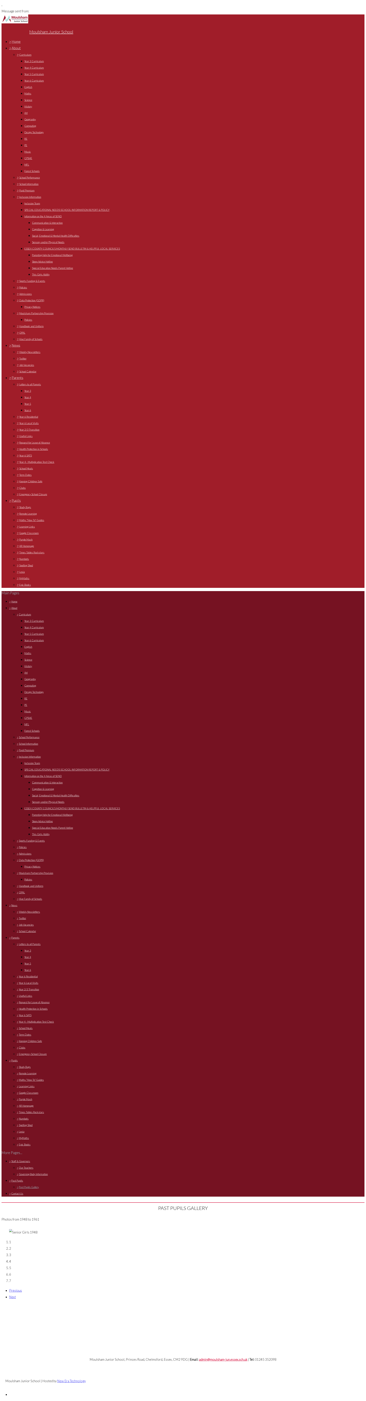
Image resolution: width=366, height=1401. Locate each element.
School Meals (26, 468)
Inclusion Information (30, 196)
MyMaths (24, 578)
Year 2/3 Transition (29, 429)
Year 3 (27, 390)
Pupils (16, 500)
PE (25, 145)
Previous (15, 1290)
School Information (29, 184)
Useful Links (26, 436)
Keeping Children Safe (30, 481)
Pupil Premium (27, 190)
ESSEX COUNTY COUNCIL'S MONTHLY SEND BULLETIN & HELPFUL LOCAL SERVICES (72, 248)
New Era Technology (71, 1381)
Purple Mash (26, 539)
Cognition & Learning (43, 229)
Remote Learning (28, 513)
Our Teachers (26, 1167)
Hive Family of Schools (31, 339)
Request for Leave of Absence (34, 442)
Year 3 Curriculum (34, 61)
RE (25, 138)
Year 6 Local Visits (29, 423)
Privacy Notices (32, 306)
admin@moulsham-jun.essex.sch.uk (223, 1359)
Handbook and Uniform (31, 326)
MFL (26, 164)
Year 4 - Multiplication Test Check (36, 462)
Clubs (22, 487)
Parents (17, 377)
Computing (30, 125)
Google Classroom (29, 533)
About (16, 48)
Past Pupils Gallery (29, 1187)
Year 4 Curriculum (34, 67)
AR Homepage (26, 546)
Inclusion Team (32, 203)
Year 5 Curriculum (34, 74)
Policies (23, 287)
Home (16, 41)
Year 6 (27, 410)
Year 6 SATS (25, 455)
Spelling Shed (26, 565)
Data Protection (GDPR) (31, 300)
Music (27, 151)
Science (28, 100)
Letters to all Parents (30, 384)
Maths (27, 93)
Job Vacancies (26, 365)
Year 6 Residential (28, 416)
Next (12, 1297)
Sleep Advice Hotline (42, 261)
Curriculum (25, 54)
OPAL (22, 332)
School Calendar (27, 371)
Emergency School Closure (33, 494)
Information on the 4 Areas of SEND (43, 216)
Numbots (24, 558)
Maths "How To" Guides (31, 520)
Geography (30, 119)
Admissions (25, 293)
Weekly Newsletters (29, 352)
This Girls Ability (41, 274)
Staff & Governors (20, 1161)
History (28, 106)
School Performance (29, 177)
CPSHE (28, 158)
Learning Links (27, 526)
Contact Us (17, 1193)
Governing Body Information (33, 1174)
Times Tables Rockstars (31, 552)
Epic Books (25, 584)
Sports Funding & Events (32, 281)
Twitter (22, 358)
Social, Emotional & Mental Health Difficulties (55, 235)
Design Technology (34, 132)
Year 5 (27, 403)
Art (26, 112)
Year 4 (27, 397)
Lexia (22, 571)
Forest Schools (32, 171)
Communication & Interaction (47, 222)
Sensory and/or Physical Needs (48, 242)
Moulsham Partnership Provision (36, 313)
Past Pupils (17, 1180)
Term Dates (25, 474)
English (28, 87)
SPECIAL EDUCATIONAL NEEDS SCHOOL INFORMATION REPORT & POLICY (66, 209)
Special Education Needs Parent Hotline (52, 268)
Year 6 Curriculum (34, 80)
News (16, 345)
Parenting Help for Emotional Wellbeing (52, 255)
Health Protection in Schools (33, 449)
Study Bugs (25, 507)
